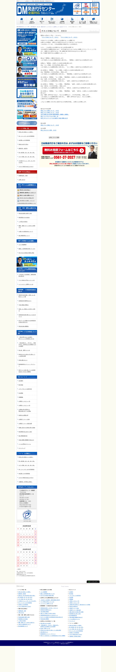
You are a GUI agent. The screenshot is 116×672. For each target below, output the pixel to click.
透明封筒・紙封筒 (23, 148)
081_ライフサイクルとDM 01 (49, 116)
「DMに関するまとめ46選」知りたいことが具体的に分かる (26, 337)
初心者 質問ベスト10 (24, 350)
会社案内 (21, 380)
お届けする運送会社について (26, 231)
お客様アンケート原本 (24, 419)
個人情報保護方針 (23, 435)
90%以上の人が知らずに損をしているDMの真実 (27, 355)
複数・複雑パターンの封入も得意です (27, 226)
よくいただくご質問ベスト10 (26, 284)
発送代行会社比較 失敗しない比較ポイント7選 (27, 295)
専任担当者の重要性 (24, 326)
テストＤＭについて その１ (50, 37)
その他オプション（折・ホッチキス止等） (27, 161)
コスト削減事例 (22, 244)
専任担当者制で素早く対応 (25, 213)
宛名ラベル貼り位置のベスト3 (27, 195)
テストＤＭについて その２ (69, 37)
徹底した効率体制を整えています (27, 248)
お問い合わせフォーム (21, 574)
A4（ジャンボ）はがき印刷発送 (26, 136)
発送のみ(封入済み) (23, 144)
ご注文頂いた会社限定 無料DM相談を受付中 (27, 275)
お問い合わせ (22, 179)
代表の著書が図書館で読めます (26, 440)
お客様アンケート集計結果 (25, 423)
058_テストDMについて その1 (50, 110)
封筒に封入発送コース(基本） (26, 132)
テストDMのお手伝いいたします (27, 280)
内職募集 (21, 397)
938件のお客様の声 (23, 415)
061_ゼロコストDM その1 (48, 130)
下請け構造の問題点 (24, 305)
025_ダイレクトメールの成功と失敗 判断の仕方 (54, 118)
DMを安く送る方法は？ (25, 190)
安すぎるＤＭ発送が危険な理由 (26, 252)
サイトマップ (22, 448)
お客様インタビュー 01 (24, 401)
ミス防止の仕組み (23, 221)
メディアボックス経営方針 (25, 389)
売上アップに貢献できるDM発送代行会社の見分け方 (27, 321)
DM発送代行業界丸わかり (25, 300)
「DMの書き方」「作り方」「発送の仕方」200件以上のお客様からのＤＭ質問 (27, 344)
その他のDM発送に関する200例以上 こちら (26, 203)
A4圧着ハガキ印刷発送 (24, 140)
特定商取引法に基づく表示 (25, 431)
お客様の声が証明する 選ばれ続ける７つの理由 (79, 604)
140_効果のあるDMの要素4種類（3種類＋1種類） (55, 114)
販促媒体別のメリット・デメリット (27, 365)
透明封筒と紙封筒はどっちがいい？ (28, 192)
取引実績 (21, 384)
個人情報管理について (24, 235)
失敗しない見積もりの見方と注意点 (27, 309)
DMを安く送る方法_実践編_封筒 (27, 198)
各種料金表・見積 (23, 175)
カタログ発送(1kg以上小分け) (26, 166)
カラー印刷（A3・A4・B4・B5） (27, 156)
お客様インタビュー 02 (24, 405)
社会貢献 (21, 393)
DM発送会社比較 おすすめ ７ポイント (49, 608)
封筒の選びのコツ (23, 360)
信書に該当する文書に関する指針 (27, 427)
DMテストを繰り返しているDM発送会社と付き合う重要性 (27, 370)
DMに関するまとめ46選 (45, 623)
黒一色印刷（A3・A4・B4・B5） (27, 152)
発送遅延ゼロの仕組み (24, 217)
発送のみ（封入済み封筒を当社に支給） (26, 595)
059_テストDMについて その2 (50, 112)
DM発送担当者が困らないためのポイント (27, 315)
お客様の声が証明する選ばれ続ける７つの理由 (25, 410)
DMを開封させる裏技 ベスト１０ (27, 200)
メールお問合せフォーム (25, 444)
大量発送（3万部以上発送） (26, 481)
